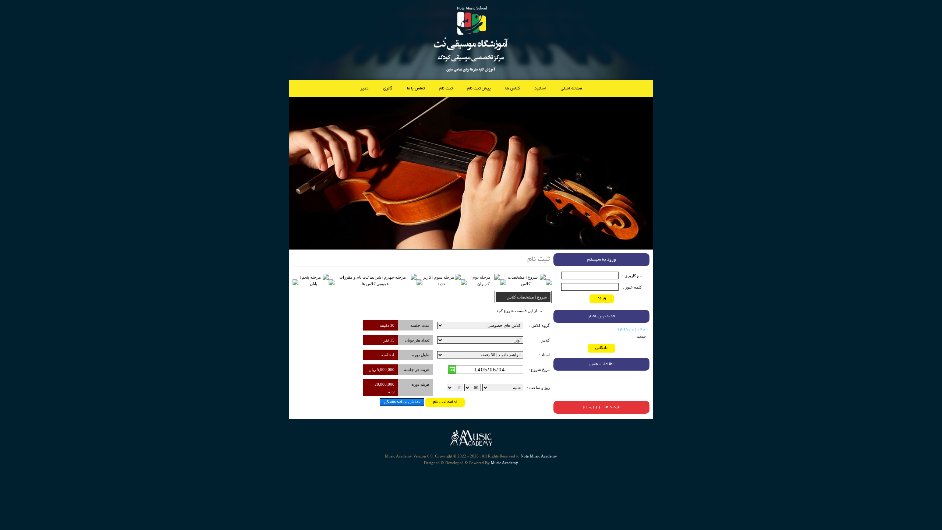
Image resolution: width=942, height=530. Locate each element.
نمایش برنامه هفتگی (402, 402)
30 (392, 325)
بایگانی (601, 348)
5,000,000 (385, 369)
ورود (601, 298)
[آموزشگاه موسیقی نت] (471, 73)
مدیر (364, 88)
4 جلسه (387, 355)
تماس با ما (416, 88)
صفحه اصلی (571, 88)
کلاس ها (512, 88)
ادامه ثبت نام (445, 402)
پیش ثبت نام (479, 88)
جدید (641, 337)
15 (392, 340)
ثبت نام (446, 88)
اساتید (540, 88)
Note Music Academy (539, 456)
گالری (387, 88)
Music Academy (504, 462)
